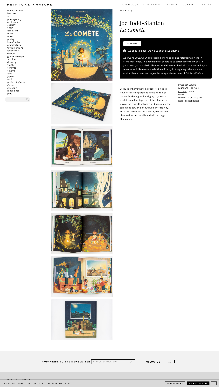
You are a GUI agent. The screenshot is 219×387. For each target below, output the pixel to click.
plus (9, 93)
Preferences (175, 383)
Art (8, 16)
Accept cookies (198, 383)
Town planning (15, 47)
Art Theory (12, 22)
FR (203, 4)
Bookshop (127, 10)
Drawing (11, 62)
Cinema (11, 70)
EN (210, 4)
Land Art (11, 13)
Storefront (152, 4)
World (10, 79)
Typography (13, 42)
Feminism (12, 30)
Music (10, 33)
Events (172, 4)
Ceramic (11, 67)
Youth (10, 64)
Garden (11, 85)
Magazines (13, 90)
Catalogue (130, 4)
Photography (14, 19)
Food (9, 73)
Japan (10, 76)
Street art (12, 87)
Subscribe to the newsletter (66, 361)
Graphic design (15, 56)
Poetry (10, 39)
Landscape (13, 50)
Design (11, 53)
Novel (10, 36)
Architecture (14, 45)
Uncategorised (15, 10)
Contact (189, 4)
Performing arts (16, 82)
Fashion (11, 59)
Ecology (11, 24)
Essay (10, 27)
